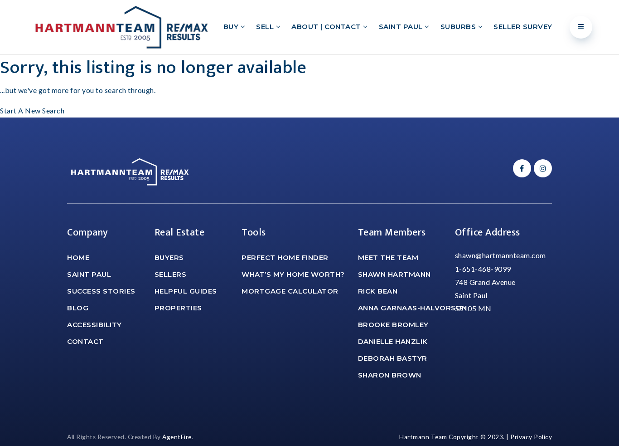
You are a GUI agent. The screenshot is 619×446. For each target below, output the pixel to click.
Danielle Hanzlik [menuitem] (393, 341)
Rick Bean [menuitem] (378, 291)
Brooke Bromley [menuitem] (393, 324)
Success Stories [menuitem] (101, 291)
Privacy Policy (531, 437)
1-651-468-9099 (483, 269)
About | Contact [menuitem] (327, 26)
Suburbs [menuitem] (459, 26)
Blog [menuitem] (77, 308)
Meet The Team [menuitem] (388, 257)
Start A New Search (32, 110)
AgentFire (177, 437)
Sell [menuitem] (266, 26)
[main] (309, 86)
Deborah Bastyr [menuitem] (392, 358)
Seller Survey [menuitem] (522, 26)
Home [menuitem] (78, 257)
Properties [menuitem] (178, 308)
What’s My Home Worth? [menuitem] (293, 274)
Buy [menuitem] (232, 26)
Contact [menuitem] (85, 341)
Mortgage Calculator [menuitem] (290, 291)
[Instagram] (541, 168)
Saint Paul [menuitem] (402, 26)
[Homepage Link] (121, 26)
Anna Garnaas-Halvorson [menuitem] (412, 308)
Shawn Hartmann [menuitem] (394, 274)
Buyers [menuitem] (169, 257)
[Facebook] (520, 168)
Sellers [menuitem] (171, 274)
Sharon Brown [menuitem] (389, 375)
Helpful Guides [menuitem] (186, 291)
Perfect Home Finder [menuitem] (285, 257)
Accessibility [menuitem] (94, 324)
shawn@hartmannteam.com (500, 255)
